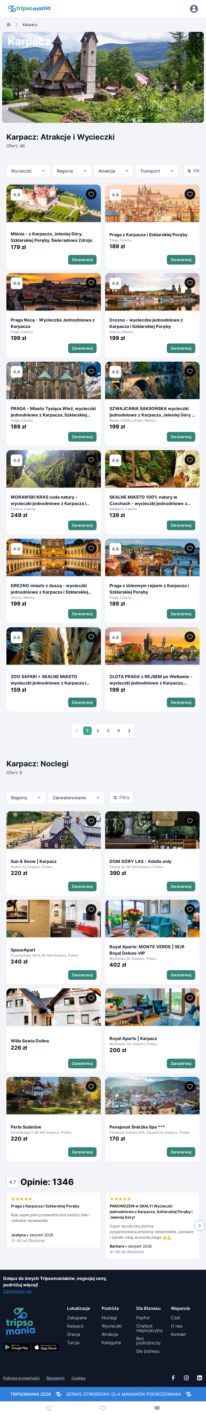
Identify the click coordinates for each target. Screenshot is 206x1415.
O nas (176, 1326)
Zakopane (77, 1317)
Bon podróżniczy (148, 1340)
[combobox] (28, 171)
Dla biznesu (147, 1351)
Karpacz (75, 1326)
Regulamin (55, 1378)
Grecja (73, 1334)
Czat (175, 1317)
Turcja (73, 1342)
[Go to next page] (129, 730)
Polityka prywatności (21, 1378)
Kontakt (178, 1334)
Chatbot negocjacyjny (149, 1328)
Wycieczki (112, 1326)
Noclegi (109, 1317)
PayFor (143, 1317)
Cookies (78, 1378)
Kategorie (111, 1342)
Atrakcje (110, 1334)
